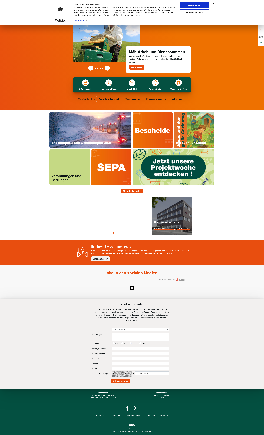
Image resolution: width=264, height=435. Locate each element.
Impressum (100, 415)
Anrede (95, 343)
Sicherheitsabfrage (100, 373)
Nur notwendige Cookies (194, 12)
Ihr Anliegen (97, 334)
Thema (95, 329)
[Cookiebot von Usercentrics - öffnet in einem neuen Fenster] (60, 20)
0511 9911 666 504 (109, 398)
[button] (90, 68)
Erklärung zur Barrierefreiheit (157, 415)
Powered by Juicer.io (167, 280)
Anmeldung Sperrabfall (109, 99)
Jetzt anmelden (100, 258)
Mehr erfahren (160, 234)
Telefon (95, 363)
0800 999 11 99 (108, 395)
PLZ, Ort (96, 358)
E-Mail (95, 368)
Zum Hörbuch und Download (187, 147)
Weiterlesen (137, 67)
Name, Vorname (99, 348)
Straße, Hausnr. (99, 353)
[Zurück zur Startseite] (132, 425)
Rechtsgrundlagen (133, 415)
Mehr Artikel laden (132, 191)
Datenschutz (115, 415)
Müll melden (177, 99)
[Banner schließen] (213, 3)
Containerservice (132, 99)
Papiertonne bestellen (156, 99)
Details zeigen (79, 21)
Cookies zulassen (194, 5)
